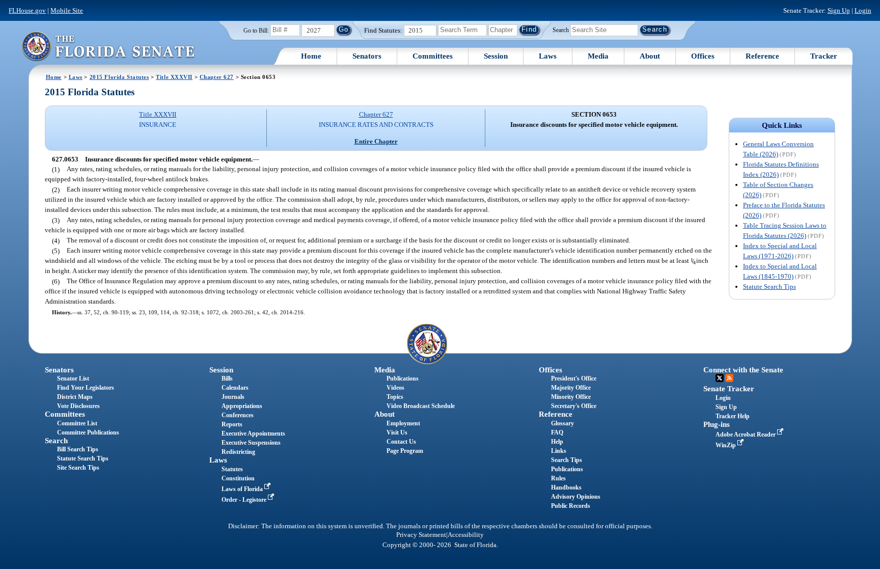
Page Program (405, 450)
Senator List (73, 378)
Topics (395, 396)
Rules (558, 478)
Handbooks (566, 487)
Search (561, 29)
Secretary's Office (573, 406)
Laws (548, 56)
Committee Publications (88, 432)
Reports (232, 424)
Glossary (562, 423)
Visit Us (397, 432)
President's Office (573, 378)
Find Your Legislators (85, 387)
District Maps (75, 396)
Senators (366, 56)
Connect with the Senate (743, 370)
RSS (729, 378)
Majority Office (571, 387)
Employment (403, 423)
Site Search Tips (78, 467)
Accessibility (466, 534)
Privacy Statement (421, 534)
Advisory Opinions (575, 496)
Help (557, 441)
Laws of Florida (243, 489)
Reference (762, 56)
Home (311, 56)
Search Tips (566, 460)
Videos (395, 387)
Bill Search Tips (77, 449)
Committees (433, 56)
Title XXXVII (174, 77)
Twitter (720, 378)
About (650, 56)
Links (558, 450)
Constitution (238, 478)
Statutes (232, 469)
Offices (702, 56)
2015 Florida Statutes (119, 77)
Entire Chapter (376, 141)
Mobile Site (66, 10)
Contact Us (401, 441)
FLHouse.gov (27, 10)
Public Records (570, 505)
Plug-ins (716, 424)
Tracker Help (733, 416)
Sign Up (839, 10)
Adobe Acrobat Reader (746, 434)
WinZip (726, 445)
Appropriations (242, 406)
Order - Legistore (245, 499)
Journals (233, 396)
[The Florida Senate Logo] (108, 46)
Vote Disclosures (78, 406)
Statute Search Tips (769, 286)
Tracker (823, 56)
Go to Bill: (256, 31)
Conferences (238, 415)
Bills (227, 378)
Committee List (77, 423)
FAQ (557, 432)
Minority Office (571, 396)
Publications (403, 378)
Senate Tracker (728, 389)
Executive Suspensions (251, 442)
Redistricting (238, 451)
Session (496, 56)
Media (598, 56)
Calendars (235, 387)
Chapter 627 (217, 77)
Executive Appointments (253, 433)
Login (863, 10)
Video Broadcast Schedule (421, 406)
